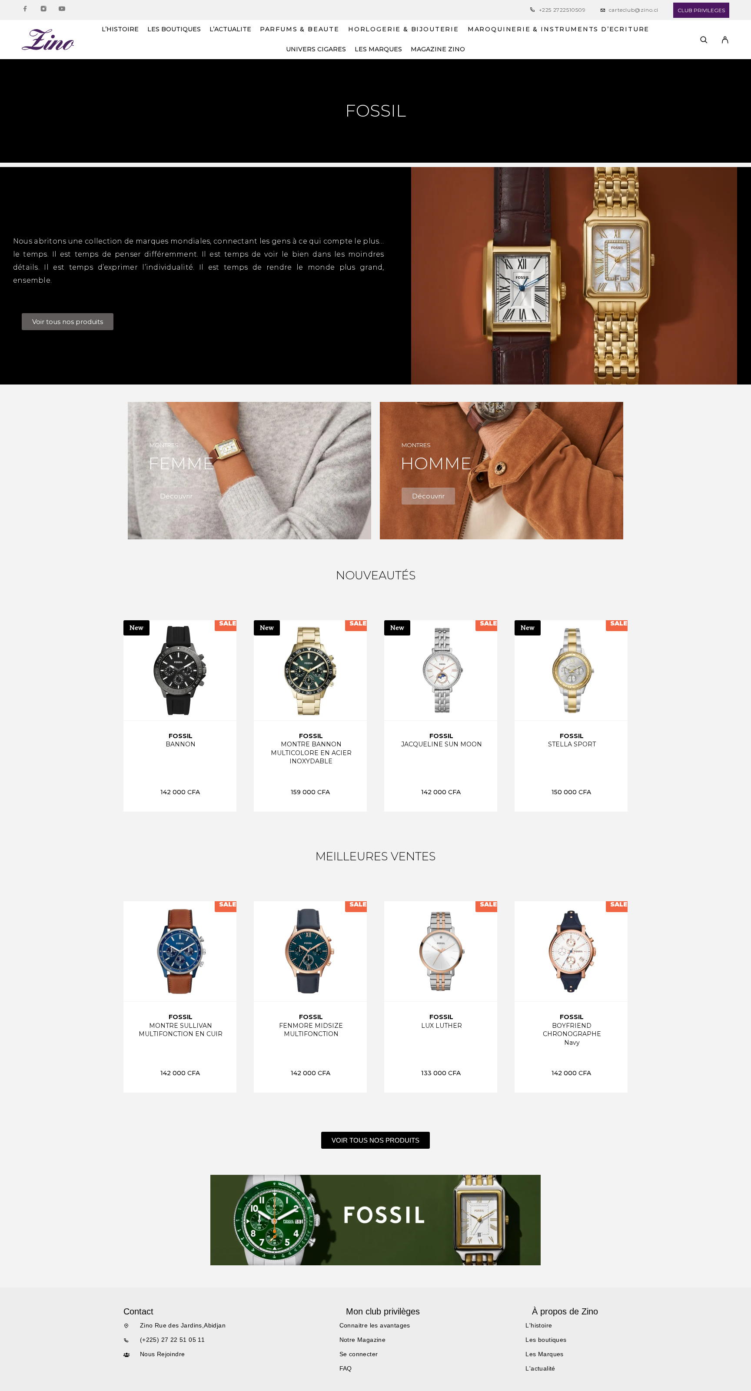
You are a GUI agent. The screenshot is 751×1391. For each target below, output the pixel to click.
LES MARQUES (378, 49)
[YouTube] (61, 10)
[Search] (703, 39)
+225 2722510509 (562, 10)
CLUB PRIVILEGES (701, 10)
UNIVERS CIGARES (316, 49)
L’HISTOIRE (120, 29)
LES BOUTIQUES (174, 29)
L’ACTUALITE (230, 29)
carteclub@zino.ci (633, 10)
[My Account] (725, 39)
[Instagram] (43, 10)
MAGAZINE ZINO (438, 49)
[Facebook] (25, 10)
